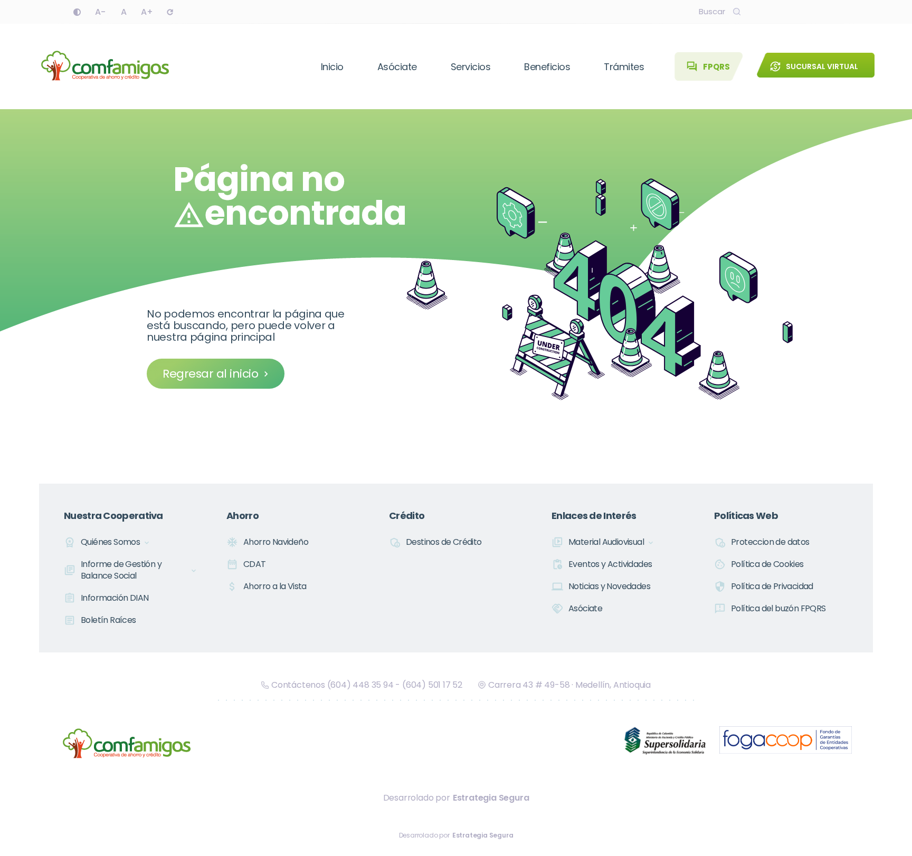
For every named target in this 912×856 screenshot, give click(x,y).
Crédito (406, 515)
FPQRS (708, 66)
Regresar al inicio (210, 374)
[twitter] (788, 11)
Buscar (712, 11)
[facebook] (765, 11)
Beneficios (547, 66)
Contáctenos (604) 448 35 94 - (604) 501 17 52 (366, 685)
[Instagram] (811, 11)
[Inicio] (105, 66)
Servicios (471, 66)
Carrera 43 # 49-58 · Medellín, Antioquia (569, 685)
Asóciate (397, 66)
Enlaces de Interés (594, 515)
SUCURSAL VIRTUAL (814, 66)
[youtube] (835, 11)
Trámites (624, 66)
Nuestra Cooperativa (113, 515)
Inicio (332, 66)
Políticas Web (746, 515)
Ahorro (242, 515)
